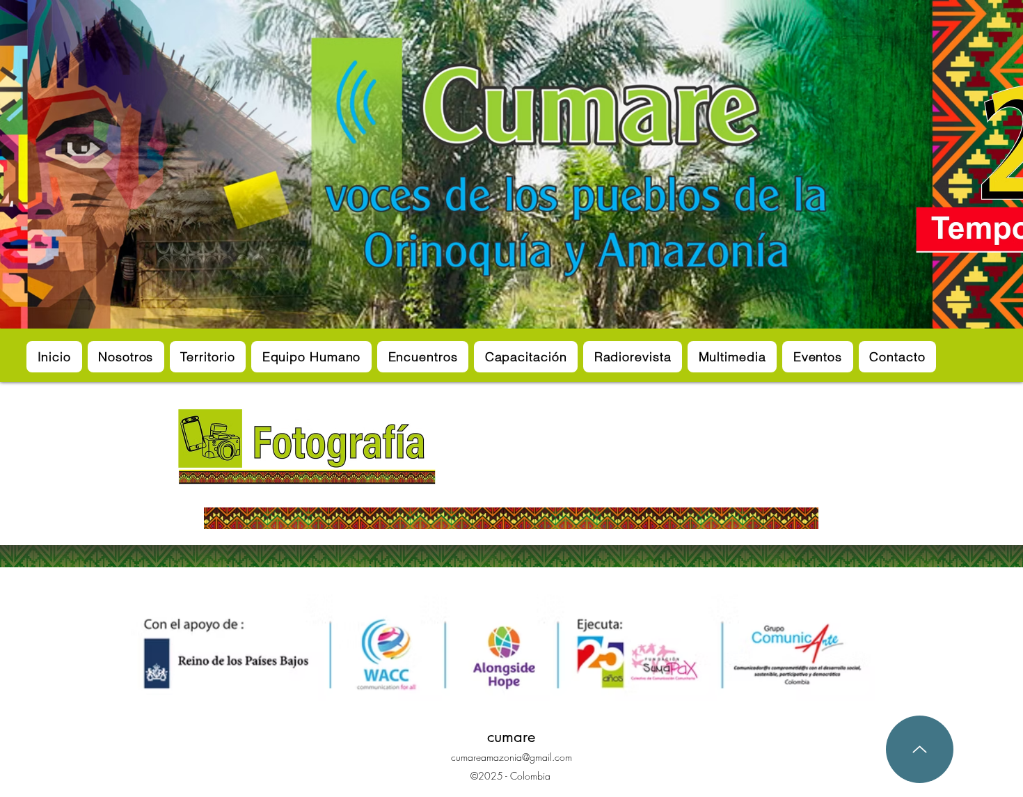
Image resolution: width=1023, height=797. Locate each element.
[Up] (919, 749)
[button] (208, 356)
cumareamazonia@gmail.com (511, 757)
